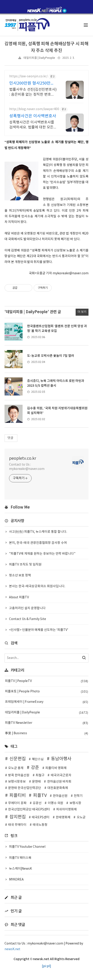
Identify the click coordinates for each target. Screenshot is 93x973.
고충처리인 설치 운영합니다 (27, 608)
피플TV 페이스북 (20, 858)
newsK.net (12, 949)
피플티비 (17, 795)
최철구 (40, 775)
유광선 (37, 803)
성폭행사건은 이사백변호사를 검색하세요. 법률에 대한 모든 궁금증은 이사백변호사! (31, 125)
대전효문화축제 (57, 788)
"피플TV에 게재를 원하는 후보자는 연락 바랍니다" (42, 554)
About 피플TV (19, 597)
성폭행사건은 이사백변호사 (32, 116)
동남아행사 (61, 758)
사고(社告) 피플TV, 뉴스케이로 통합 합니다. (38, 532)
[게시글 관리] (27, 287)
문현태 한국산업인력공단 (24, 788)
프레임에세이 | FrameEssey (46, 702)
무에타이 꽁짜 (17, 803)
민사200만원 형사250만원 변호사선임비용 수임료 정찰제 (31, 83)
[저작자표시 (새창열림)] (54, 288)
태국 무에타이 (17, 825)
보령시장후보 (17, 782)
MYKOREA (16, 879)
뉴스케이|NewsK (20, 869)
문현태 (36, 782)
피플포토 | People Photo (46, 691)
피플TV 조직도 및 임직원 (25, 564)
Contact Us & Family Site (27, 619)
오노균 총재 (15, 768)
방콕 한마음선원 (18, 775)
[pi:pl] (46, 966)
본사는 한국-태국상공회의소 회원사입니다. (37, 586)
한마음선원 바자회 (59, 782)
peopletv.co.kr (22, 458)
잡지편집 (17, 816)
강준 (35, 767)
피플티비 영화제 (56, 768)
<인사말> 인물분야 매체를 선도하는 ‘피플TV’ (38, 630)
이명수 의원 (55, 803)
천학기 (78, 796)
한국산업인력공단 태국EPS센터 (29, 809)
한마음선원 (60, 796)
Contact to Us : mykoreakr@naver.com (26, 467)
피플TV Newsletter (46, 723)
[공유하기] (21, 287)
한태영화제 (63, 817)
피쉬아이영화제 (66, 809)
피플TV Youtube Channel (27, 847)
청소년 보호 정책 (20, 575)
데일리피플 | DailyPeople (39, 58)
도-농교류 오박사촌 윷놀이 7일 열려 (50, 356)
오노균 (81, 817)
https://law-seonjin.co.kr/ (28, 76)
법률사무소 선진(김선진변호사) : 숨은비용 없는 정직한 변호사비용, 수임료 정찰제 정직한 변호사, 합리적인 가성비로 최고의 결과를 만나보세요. (33, 92)
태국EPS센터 (40, 817)
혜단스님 (38, 759)
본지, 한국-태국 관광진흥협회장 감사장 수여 (38, 543)
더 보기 (82, 312)
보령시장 (75, 803)
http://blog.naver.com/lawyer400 (34, 109)
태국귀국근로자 (61, 775)
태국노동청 (40, 825)
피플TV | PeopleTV (46, 681)
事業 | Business (46, 733)
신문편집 (17, 758)
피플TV (40, 795)
